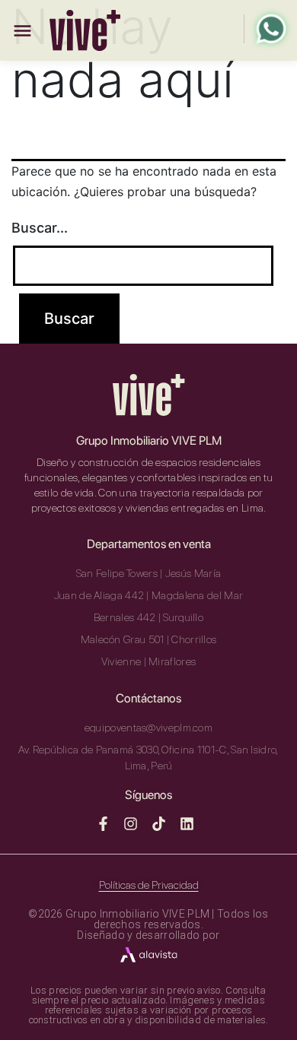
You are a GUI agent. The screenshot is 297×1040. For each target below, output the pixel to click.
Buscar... (39, 228)
